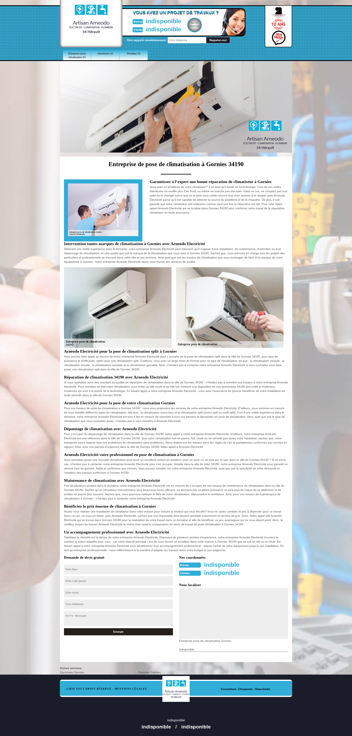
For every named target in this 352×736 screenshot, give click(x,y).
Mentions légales (131, 688)
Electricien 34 (105, 53)
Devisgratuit (194, 25)
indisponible (163, 21)
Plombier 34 (133, 53)
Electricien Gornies (72, 672)
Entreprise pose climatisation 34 (77, 55)
